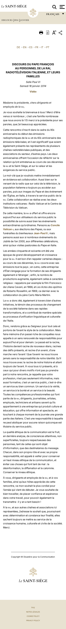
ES (30, 47)
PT (47, 47)
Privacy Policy (33, 620)
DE (18, 47)
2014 (16, 20)
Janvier (24, 20)
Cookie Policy (33, 616)
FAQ (33, 607)
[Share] (61, 33)
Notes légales (33, 612)
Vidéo (33, 91)
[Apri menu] (62, 7)
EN (24, 47)
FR (36, 47)
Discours (7, 20)
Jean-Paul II (40, 233)
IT (42, 47)
